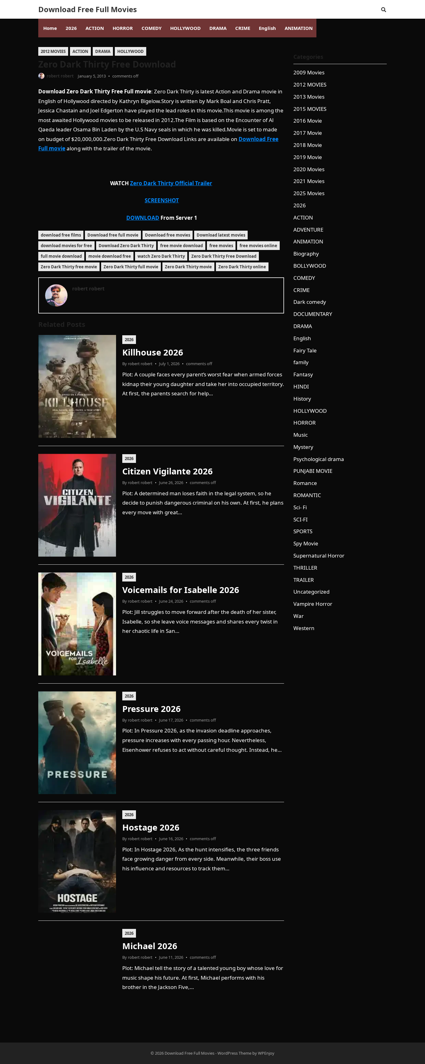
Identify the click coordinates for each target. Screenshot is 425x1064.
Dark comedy (309, 301)
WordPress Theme (234, 1053)
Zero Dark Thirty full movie (131, 267)
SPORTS (302, 531)
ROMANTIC (307, 495)
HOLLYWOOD (130, 51)
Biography (306, 253)
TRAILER (303, 579)
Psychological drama (318, 459)
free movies (221, 245)
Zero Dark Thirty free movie (69, 267)
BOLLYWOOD (309, 265)
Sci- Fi (300, 507)
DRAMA (102, 51)
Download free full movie (112, 235)
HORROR (304, 422)
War (298, 615)
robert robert (60, 76)
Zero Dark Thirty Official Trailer (171, 183)
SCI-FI (300, 519)
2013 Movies (309, 96)
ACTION (80, 51)
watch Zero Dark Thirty (161, 256)
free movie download (181, 245)
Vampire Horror (312, 603)
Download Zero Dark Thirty (126, 245)
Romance (305, 483)
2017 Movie (307, 132)
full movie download (61, 256)
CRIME (301, 290)
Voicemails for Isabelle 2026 (180, 590)
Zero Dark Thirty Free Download (223, 256)
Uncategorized (311, 591)
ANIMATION (308, 241)
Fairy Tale (305, 350)
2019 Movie (307, 157)
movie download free (109, 256)
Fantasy (303, 374)
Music (300, 434)
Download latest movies (221, 235)
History (302, 398)
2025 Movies (309, 193)
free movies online (258, 245)
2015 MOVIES (309, 108)
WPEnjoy (266, 1053)
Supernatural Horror (318, 555)
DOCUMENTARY (312, 314)
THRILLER (305, 567)
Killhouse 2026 (152, 352)
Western (304, 628)
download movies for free (66, 245)
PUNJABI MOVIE (312, 470)
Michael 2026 (149, 946)
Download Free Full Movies (87, 9)
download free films (61, 235)
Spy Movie (305, 543)
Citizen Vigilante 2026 (167, 471)
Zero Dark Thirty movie (188, 267)
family (301, 362)
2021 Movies (309, 181)
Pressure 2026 (151, 708)
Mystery (303, 446)
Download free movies (167, 235)
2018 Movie (307, 144)
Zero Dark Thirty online (242, 267)
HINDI (301, 386)
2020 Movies (309, 169)
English (302, 338)
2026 (129, 339)
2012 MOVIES (53, 51)
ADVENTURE (308, 229)
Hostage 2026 (151, 827)
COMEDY (304, 277)
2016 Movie (307, 120)
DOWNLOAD (142, 217)
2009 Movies (309, 72)
